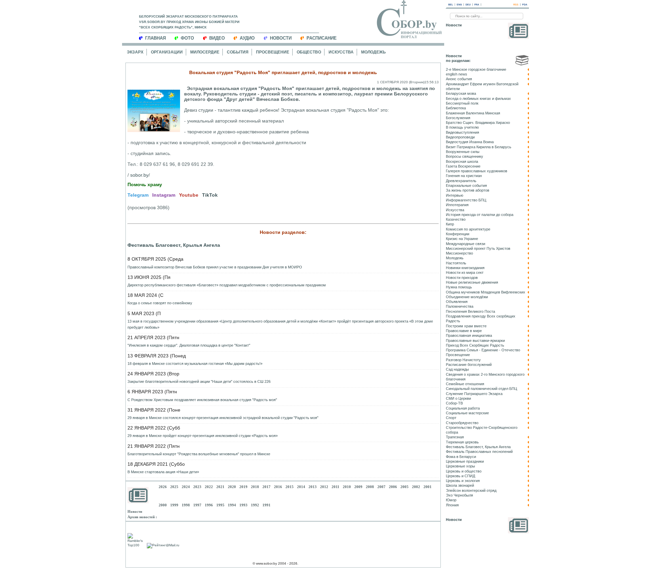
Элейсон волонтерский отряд (471, 490)
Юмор (451, 500)
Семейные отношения (465, 384)
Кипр (450, 224)
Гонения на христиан (464, 176)
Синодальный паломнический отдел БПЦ (481, 389)
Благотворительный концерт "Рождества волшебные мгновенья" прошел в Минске (198, 454)
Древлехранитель (461, 181)
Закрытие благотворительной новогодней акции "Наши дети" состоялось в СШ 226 (199, 381)
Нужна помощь (459, 287)
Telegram (138, 195)
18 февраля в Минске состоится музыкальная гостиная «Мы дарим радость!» (194, 363)
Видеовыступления (462, 132)
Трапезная (455, 437)
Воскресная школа (462, 161)
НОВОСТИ (281, 38)
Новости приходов (462, 278)
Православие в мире (464, 331)
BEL (450, 4)
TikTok (210, 195)
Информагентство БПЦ (466, 200)
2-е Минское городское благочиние (476, 69)
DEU (468, 4)
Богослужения (458, 118)
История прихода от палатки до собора (479, 215)
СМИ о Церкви (458, 398)
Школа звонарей (460, 485)
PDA (524, 4)
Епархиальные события (466, 185)
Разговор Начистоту (463, 360)
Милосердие (204, 52)
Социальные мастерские (467, 413)
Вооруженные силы (462, 152)
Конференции (457, 234)
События (238, 52)
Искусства (341, 52)
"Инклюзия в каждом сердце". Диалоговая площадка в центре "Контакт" (188, 345)
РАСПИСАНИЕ (322, 38)
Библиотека (456, 108)
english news (456, 74)
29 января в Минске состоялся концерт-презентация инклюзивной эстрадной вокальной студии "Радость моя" (222, 418)
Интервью (454, 195)
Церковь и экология (463, 481)
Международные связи (465, 244)
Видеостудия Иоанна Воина (470, 142)
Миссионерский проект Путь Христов (478, 248)
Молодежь (373, 52)
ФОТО (187, 38)
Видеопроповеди (460, 137)
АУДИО (247, 38)
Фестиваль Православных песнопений (479, 452)
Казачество (456, 219)
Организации (167, 52)
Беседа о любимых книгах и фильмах (478, 98)
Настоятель (456, 263)
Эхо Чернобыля (459, 495)
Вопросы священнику (464, 156)
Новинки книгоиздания (465, 268)
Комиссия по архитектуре (468, 229)
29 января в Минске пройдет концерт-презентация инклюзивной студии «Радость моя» (202, 436)
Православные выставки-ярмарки (475, 340)
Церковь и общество (463, 471)
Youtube (188, 195)
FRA (476, 4)
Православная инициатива (469, 335)
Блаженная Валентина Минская (473, 113)
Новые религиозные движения (472, 282)
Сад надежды (457, 369)
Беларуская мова (461, 93)
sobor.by (139, 175)
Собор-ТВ (454, 403)
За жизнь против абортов (467, 190)
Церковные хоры (460, 466)
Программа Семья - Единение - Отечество (483, 350)
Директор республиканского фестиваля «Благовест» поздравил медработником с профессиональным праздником (226, 285)
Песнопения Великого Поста (470, 311)
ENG (459, 4)
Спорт (451, 418)
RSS (515, 4)
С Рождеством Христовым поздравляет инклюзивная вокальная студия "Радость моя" (202, 400)
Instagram (163, 195)
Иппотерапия (457, 205)
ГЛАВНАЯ (155, 38)
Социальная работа (463, 408)
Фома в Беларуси (461, 457)
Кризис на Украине (462, 239)
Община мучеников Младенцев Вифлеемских (485, 292)
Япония (452, 505)
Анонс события (459, 79)
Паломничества (459, 306)
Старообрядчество (462, 423)
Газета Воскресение (463, 166)
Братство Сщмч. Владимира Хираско (478, 122)
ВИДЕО (217, 38)
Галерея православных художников (476, 171)
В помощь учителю (462, 127)
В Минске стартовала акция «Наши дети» (163, 472)
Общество (309, 52)
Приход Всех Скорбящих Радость (475, 345)
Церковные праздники (465, 461)
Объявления (457, 302)
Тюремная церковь (462, 442)
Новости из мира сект (465, 272)
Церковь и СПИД (460, 476)
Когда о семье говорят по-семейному (159, 303)
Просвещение (272, 52)
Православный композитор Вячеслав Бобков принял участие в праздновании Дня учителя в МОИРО (214, 267)
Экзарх (135, 52)
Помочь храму (144, 184)
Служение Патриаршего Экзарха (474, 394)
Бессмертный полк (462, 103)
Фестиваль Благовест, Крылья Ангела (173, 245)
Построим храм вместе (466, 326)
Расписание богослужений (469, 365)
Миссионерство (459, 253)
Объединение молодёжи (467, 297)
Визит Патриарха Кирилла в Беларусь (478, 147)
